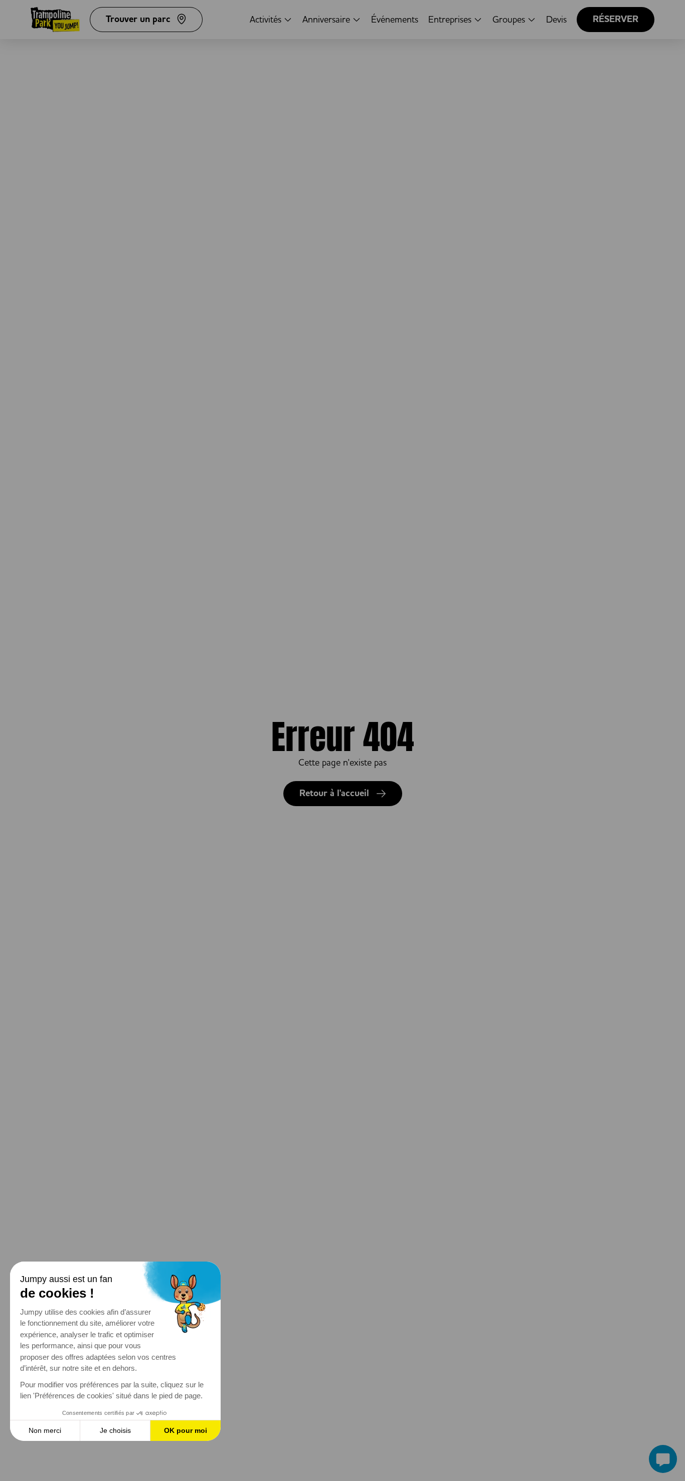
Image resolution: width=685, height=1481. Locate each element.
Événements (394, 19)
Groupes (508, 19)
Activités (265, 19)
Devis (556, 19)
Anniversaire (326, 19)
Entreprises (449, 19)
